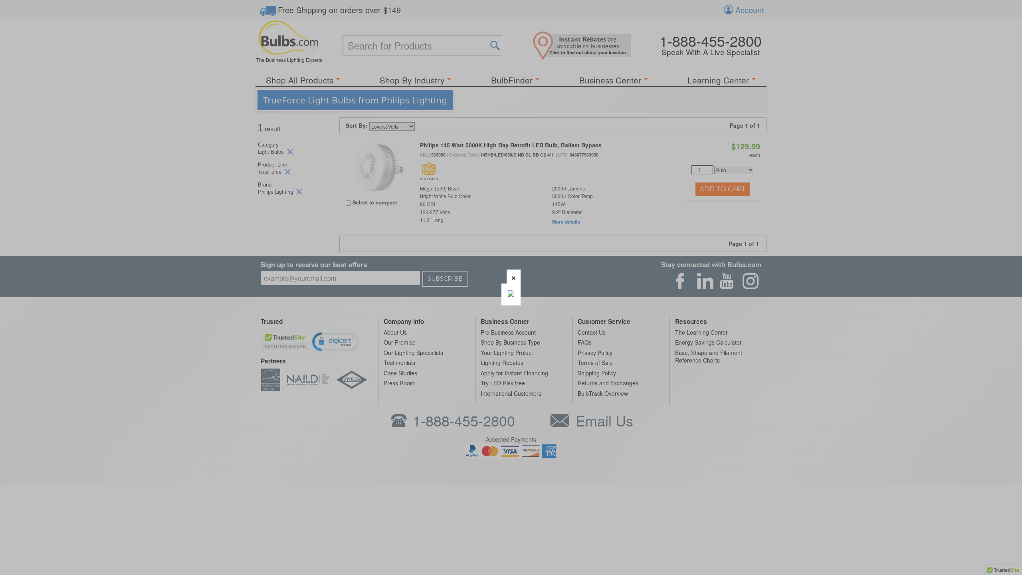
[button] (514, 277)
